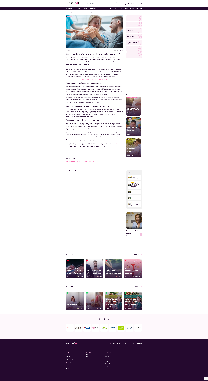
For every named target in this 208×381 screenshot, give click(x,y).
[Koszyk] (141, 3)
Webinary (121, 8)
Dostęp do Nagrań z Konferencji (133, 230)
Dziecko (85, 8)
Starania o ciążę (69, 8)
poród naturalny (117, 143)
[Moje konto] (138, 3)
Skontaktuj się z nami (90, 358)
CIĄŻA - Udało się (70, 12)
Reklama (87, 356)
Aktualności (110, 8)
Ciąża (106, 354)
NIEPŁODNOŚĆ (129, 118)
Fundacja (140, 8)
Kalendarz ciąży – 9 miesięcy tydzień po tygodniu (94, 79)
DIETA (128, 139)
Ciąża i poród (77, 8)
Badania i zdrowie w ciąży (131, 97)
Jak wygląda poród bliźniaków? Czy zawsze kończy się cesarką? (80, 161)
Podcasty (126, 8)
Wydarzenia (132, 8)
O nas (87, 354)
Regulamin (85, 376)
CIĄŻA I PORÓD (68, 16)
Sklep (137, 8)
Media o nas (107, 363)
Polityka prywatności (77, 376)
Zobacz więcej (136, 254)
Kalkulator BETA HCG (109, 358)
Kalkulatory (92, 8)
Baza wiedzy (115, 8)
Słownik (106, 366)
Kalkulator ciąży (108, 356)
